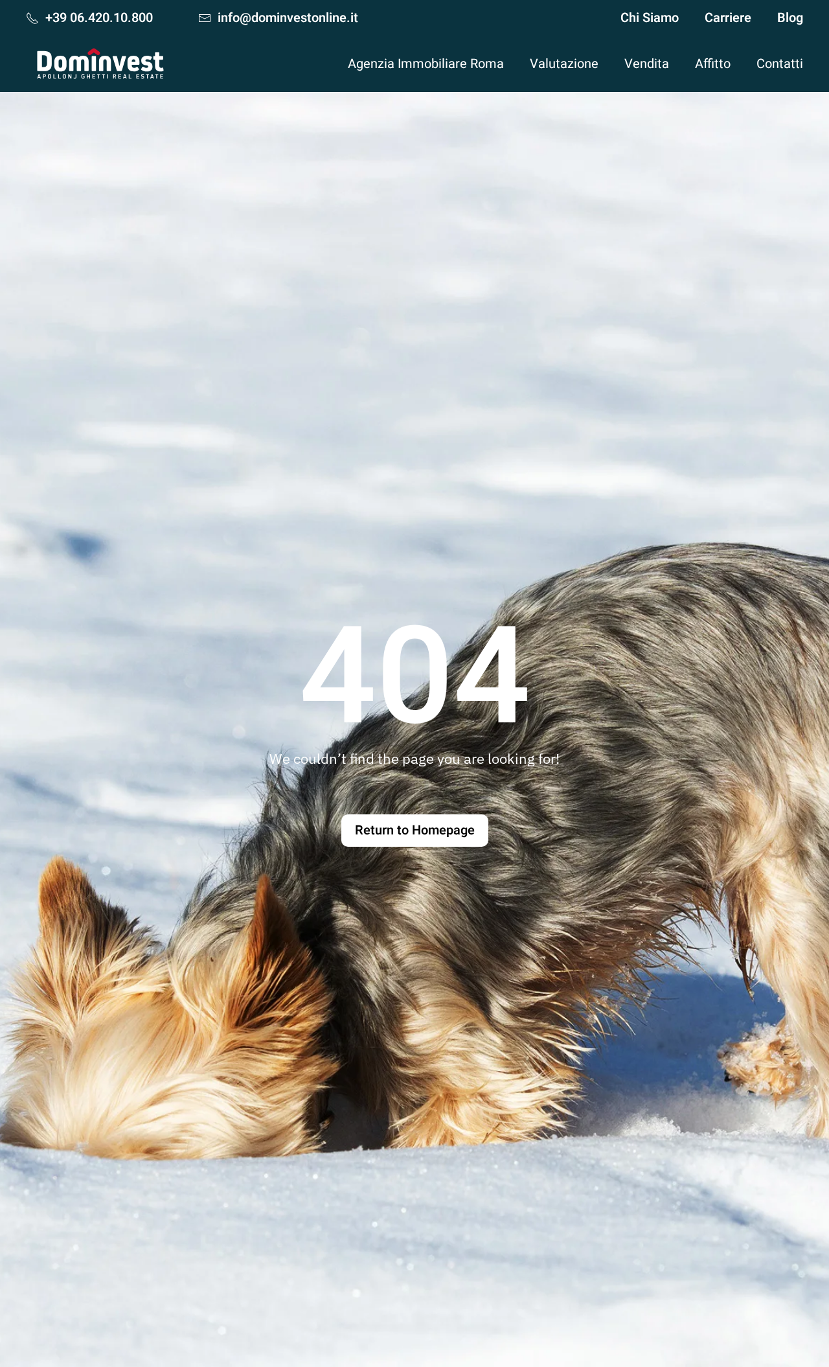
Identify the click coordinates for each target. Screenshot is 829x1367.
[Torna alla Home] (100, 63)
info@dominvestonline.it (288, 17)
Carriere (728, 17)
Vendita (646, 63)
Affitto (713, 63)
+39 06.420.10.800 (99, 17)
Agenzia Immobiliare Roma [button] (426, 63)
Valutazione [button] (564, 63)
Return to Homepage (415, 830)
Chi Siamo (649, 17)
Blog (790, 17)
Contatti (779, 63)
